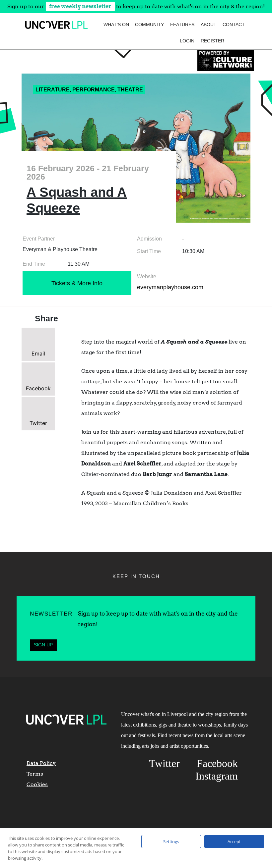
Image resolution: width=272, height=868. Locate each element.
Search (236, 40)
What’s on (116, 24)
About (209, 24)
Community (149, 24)
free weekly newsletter (80, 6)
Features (182, 24)
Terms (35, 774)
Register (212, 40)
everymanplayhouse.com (170, 287)
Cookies (37, 784)
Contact (234, 24)
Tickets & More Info (76, 283)
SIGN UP (43, 644)
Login (187, 40)
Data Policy (41, 763)
